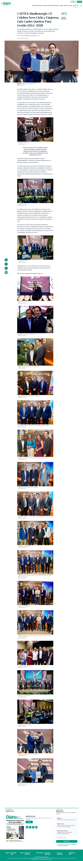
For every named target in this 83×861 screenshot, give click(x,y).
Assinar (29, 822)
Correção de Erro (72, 853)
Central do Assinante (27, 853)
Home (33, 5)
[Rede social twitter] (33, 827)
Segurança (56, 5)
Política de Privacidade (63, 845)
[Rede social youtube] (36, 827)
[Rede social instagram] (27, 827)
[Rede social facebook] (30, 827)
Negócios (66, 5)
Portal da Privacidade (60, 853)
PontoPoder (50, 5)
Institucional (39, 852)
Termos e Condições (71, 844)
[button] (1, 3)
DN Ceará (44, 5)
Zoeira (70, 5)
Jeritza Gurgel (64, 16)
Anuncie (7, 852)
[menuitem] (33, 5)
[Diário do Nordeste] (7, 3)
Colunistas (75, 5)
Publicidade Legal (13, 853)
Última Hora (38, 5)
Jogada (61, 5)
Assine (21, 852)
